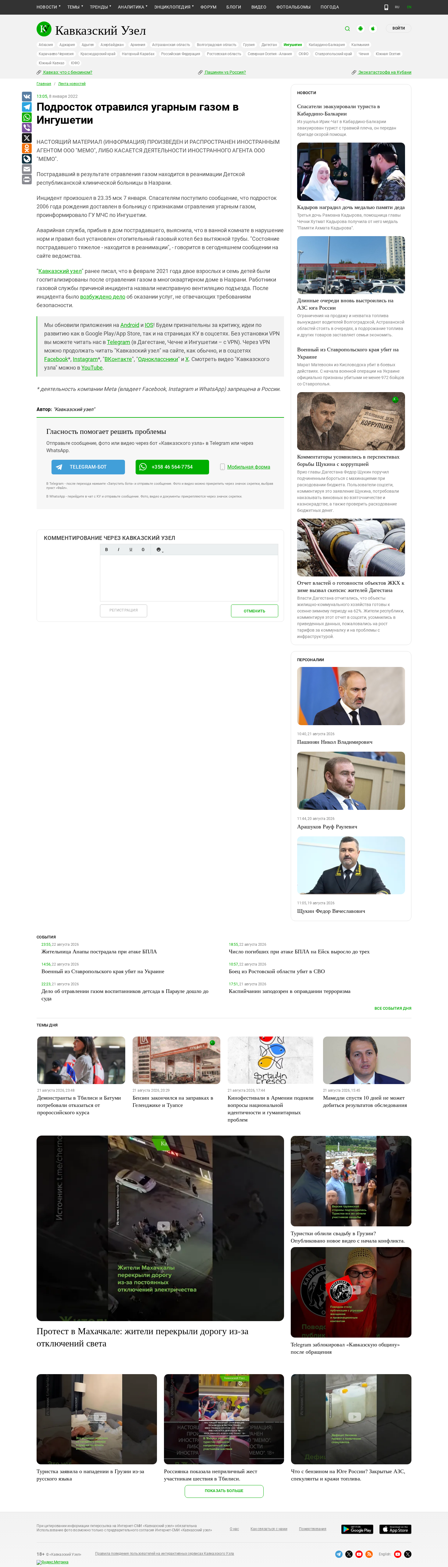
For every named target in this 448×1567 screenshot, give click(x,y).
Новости (47, 7)
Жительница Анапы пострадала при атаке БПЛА (99, 951)
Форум (208, 7)
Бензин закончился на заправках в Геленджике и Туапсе (173, 1101)
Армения (137, 45)
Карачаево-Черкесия (56, 54)
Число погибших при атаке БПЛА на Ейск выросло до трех (299, 951)
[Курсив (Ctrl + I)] (118, 549)
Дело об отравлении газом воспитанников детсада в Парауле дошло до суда (124, 994)
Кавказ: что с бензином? (67, 72)
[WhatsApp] (26, 117)
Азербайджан (112, 45)
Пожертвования (312, 1529)
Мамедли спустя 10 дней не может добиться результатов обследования (365, 1101)
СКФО (303, 54)
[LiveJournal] (26, 159)
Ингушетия (293, 45)
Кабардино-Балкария (327, 45)
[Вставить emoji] (158, 549)
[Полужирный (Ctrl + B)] (106, 549)
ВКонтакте (118, 359)
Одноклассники (158, 359)
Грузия (249, 45)
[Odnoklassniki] (26, 149)
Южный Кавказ (51, 63)
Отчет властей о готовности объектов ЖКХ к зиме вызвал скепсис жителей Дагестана (350, 586)
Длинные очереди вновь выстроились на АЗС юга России (345, 303)
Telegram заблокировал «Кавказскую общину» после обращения (345, 1348)
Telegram (118, 342)
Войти (399, 28)
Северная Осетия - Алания (270, 54)
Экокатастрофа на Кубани (384, 72)
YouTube (92, 367)
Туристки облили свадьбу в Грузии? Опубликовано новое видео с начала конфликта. (348, 1236)
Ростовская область (224, 54)
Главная (44, 84)
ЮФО (75, 63)
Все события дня (393, 1008)
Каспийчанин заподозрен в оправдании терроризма (289, 990)
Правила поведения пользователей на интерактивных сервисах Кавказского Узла (164, 1553)
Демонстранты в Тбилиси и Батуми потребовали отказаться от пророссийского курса (79, 1105)
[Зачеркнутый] (143, 549)
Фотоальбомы (293, 7)
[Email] (26, 169)
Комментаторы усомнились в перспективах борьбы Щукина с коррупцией (348, 460)
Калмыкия (360, 45)
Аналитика (131, 7)
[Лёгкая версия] (386, 7)
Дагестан (269, 45)
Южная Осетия (388, 54)
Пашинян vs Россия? (225, 72)
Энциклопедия (172, 7)
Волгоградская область (216, 45)
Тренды (99, 7)
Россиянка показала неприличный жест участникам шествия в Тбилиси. (210, 1474)
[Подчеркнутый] (131, 549)
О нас (234, 1529)
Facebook (56, 359)
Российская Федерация (180, 54)
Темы (73, 7)
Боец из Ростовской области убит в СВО (277, 971)
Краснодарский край (98, 54)
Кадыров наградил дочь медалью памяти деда (351, 207)
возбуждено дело (102, 296)
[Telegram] (26, 107)
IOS (149, 325)
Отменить (254, 611)
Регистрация (123, 610)
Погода (330, 7)
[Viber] (26, 128)
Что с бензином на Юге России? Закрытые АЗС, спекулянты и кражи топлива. (348, 1474)
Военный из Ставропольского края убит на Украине (348, 353)
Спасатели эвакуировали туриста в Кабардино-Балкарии (338, 109)
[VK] (26, 97)
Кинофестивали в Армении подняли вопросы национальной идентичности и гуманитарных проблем (271, 1108)
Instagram (85, 359)
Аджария (67, 45)
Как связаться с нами (269, 1529)
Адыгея (88, 45)
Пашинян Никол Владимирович (334, 741)
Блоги (233, 7)
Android (129, 325)
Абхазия (46, 45)
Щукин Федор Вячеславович (331, 910)
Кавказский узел (60, 271)
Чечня (364, 54)
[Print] (26, 180)
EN (409, 7)
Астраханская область (171, 45)
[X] (26, 138)
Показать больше (224, 1490)
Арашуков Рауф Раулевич (327, 826)
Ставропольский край (333, 54)
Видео (258, 7)
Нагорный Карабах (138, 54)
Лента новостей (72, 84)
